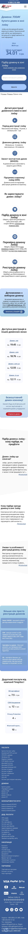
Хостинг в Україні (7, 769)
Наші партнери (6, 873)
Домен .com (13, 352)
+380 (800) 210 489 (14, 918)
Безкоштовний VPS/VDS (9, 804)
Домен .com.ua (14, 364)
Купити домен (6, 787)
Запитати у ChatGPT (13, 311)
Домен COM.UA (6, 795)
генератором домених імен (16, 225)
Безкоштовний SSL (7, 808)
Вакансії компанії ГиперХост (10, 856)
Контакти (4, 846)
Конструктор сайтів (8, 830)
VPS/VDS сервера (7, 755)
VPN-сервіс (5, 818)
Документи (5, 854)
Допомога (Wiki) (6, 852)
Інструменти (5, 832)
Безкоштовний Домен (8, 810)
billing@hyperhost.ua (15, 305)
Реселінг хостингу (7, 871)
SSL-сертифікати (7, 822)
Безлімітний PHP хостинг (9, 753)
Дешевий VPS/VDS (7, 765)
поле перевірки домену (12, 248)
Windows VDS (6, 757)
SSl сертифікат (13, 691)
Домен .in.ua (14, 375)
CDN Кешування (14, 703)
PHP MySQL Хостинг (8, 761)
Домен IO (5, 797)
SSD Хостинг (5, 775)
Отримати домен (14, 414)
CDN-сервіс (5, 820)
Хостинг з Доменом (8, 773)
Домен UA (5, 793)
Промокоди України (8, 862)
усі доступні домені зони (18, 251)
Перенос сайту (6, 834)
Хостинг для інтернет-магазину (11, 779)
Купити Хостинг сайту (8, 751)
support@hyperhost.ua (10, 924)
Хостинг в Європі (7, 771)
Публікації (5, 848)
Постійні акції (6, 850)
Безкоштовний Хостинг (9, 806)
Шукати (14, 87)
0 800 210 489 (14, 2)
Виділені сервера (7, 759)
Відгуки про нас (6, 858)
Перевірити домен (7, 789)
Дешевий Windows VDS (9, 767)
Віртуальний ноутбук (8, 836)
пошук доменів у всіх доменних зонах (14, 68)
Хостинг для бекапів (8, 826)
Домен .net (14, 341)
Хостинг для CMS (7, 824)
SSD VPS (4, 777)
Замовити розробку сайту (10, 838)
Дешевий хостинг (7, 763)
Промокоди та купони (8, 860)
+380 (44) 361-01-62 (8, 920)
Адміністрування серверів (10, 828)
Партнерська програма (9, 869)
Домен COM (5, 791)
